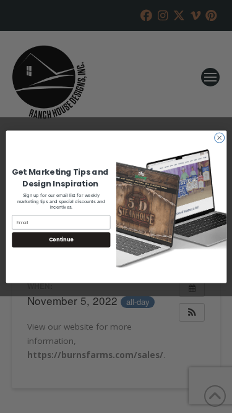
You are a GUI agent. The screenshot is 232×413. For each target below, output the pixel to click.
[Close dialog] (219, 138)
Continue (60, 239)
